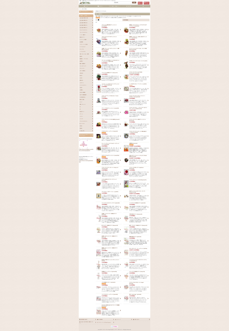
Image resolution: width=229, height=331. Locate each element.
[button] (143, 6)
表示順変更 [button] (126, 20)
